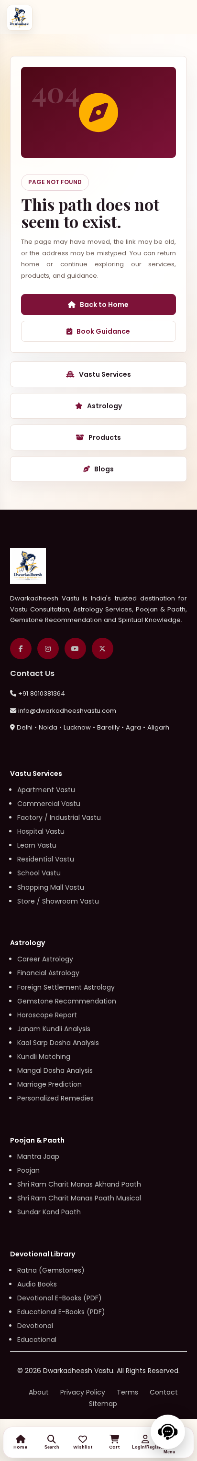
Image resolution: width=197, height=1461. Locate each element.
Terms (127, 1392)
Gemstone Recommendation (66, 1001)
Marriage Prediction (49, 1084)
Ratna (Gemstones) (51, 1270)
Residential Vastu (45, 859)
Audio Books (37, 1284)
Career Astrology (45, 959)
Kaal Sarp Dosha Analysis (58, 1042)
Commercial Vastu (48, 803)
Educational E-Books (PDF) (61, 1312)
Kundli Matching (43, 1056)
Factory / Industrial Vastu (59, 817)
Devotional (35, 1325)
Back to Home (104, 304)
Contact (164, 1392)
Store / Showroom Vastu (58, 901)
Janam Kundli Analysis (53, 1029)
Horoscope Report (47, 1015)
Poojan (28, 1170)
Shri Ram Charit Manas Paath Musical (79, 1198)
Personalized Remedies (55, 1098)
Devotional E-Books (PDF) (59, 1298)
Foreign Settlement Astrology (66, 987)
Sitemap (103, 1403)
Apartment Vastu (46, 790)
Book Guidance (103, 331)
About (39, 1392)
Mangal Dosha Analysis (55, 1070)
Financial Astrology (48, 973)
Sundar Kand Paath (49, 1212)
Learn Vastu (36, 845)
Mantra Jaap (38, 1156)
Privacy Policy (82, 1392)
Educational (36, 1339)
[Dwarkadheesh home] (20, 18)
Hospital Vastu (41, 831)
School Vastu (39, 873)
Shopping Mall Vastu (50, 887)
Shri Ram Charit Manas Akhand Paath (79, 1184)
